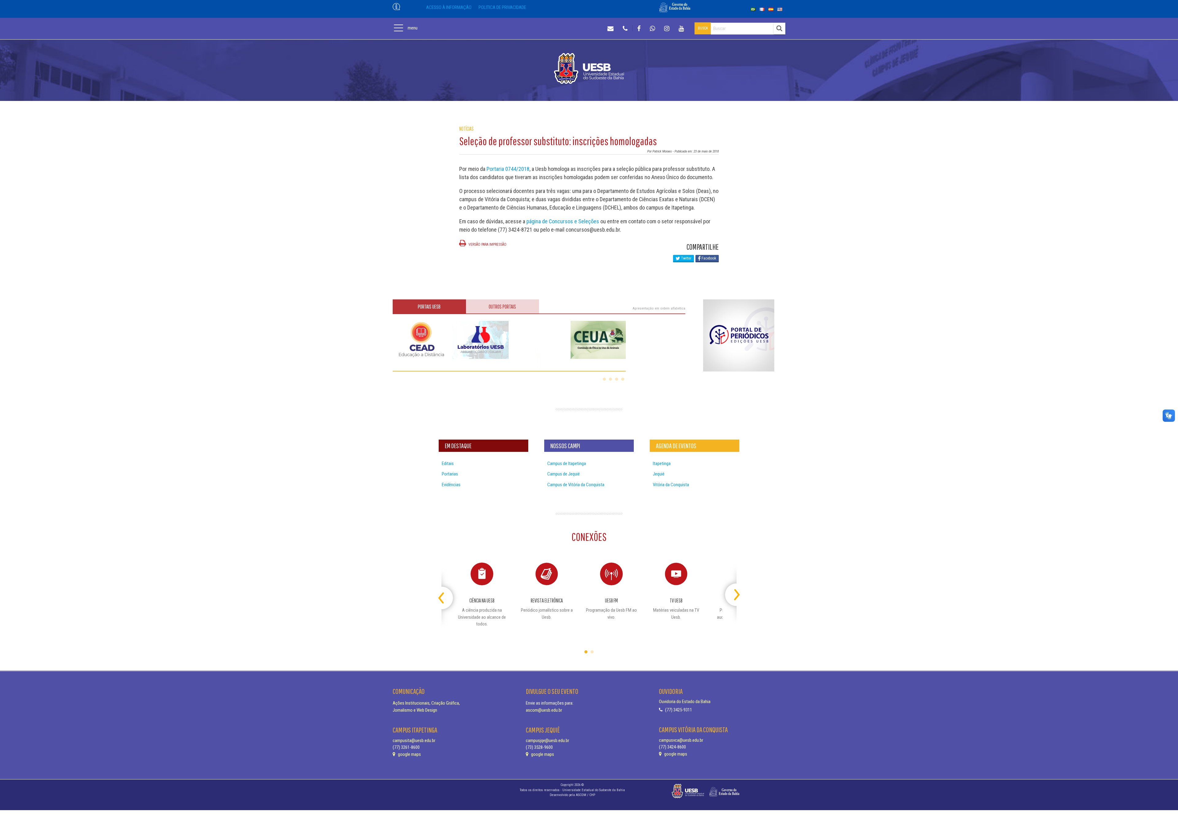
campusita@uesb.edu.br (414, 740)
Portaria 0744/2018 (508, 169)
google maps (409, 754)
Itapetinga (662, 463)
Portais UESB (429, 306)
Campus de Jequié (563, 474)
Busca (703, 28)
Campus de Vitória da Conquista (575, 484)
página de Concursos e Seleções (562, 221)
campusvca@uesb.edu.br (681, 740)
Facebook (708, 258)
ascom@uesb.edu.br (544, 710)
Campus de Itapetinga (566, 463)
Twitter (685, 258)
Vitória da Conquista (671, 484)
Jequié (658, 474)
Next (731, 592)
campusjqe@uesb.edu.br (547, 740)
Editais (448, 463)
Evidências (451, 484)
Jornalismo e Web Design (415, 710)
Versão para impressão (487, 244)
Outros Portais (502, 306)
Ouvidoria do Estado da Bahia (684, 701)
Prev (447, 592)
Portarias (450, 474)
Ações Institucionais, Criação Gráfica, (426, 703)
